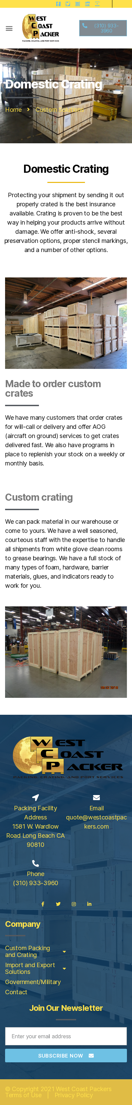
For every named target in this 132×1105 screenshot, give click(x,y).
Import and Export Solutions (30, 968)
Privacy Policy (73, 1095)
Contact (16, 992)
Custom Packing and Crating (27, 951)
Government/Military (33, 981)
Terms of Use (23, 1095)
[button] (9, 28)
